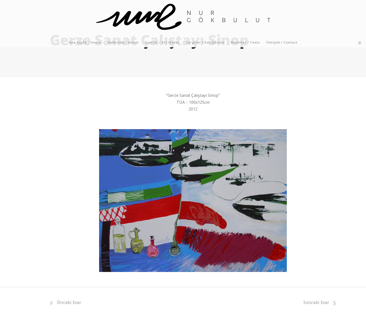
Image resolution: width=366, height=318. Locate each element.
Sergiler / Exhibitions (205, 42)
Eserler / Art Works (162, 42)
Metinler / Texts (245, 42)
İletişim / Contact (282, 42)
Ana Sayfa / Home (85, 42)
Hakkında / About (123, 42)
